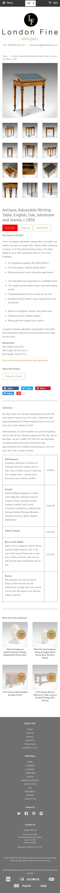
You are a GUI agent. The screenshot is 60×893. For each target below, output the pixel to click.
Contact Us (30, 740)
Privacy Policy (30, 744)
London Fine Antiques (27, 870)
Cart (55, 2)
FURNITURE (30, 773)
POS (39, 870)
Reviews (30, 736)
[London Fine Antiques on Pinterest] (34, 814)
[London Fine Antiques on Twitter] (19, 814)
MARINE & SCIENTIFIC (30, 780)
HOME (30, 762)
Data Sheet (42, 227)
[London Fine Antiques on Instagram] (41, 814)
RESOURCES (30, 791)
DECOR (30, 776)
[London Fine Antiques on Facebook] (26, 814)
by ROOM (30, 769)
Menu (9, 2)
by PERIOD (30, 765)
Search (30, 729)
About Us (30, 733)
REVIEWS (30, 795)
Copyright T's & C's (30, 747)
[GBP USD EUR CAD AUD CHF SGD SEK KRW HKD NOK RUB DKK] (30, 3)
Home (4, 56)
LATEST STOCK (30, 784)
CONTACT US (30, 799)
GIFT (30, 788)
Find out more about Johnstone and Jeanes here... (26, 360)
